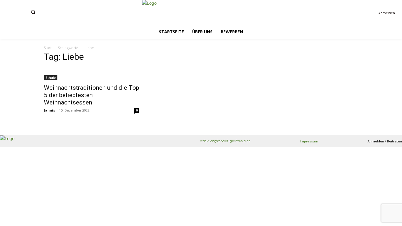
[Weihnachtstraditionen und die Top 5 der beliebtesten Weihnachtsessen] (91, 74)
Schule (51, 78)
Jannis (49, 110)
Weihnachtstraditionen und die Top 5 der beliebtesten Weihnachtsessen (91, 95)
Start (48, 47)
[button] (33, 11)
